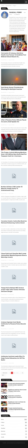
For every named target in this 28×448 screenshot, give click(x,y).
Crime (2, 425)
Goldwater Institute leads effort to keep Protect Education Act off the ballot (13, 358)
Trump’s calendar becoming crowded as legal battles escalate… (16, 408)
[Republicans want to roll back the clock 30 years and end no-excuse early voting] (4, 403)
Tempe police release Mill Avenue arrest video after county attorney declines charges (13, 289)
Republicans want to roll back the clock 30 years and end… (16, 402)
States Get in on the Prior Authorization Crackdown (15, 396)
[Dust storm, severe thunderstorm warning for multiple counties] (14, 77)
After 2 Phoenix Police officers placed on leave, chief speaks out (13, 121)
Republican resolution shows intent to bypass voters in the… (17, 390)
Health (2, 437)
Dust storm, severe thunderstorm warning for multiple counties (12, 88)
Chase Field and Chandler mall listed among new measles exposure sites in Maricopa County (14, 255)
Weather (3, 428)
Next (3, 375)
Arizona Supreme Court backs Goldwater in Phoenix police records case (13, 323)
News (2, 419)
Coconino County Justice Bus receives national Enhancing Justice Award (14, 222)
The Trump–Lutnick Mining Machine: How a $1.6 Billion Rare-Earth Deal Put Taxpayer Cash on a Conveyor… (14, 154)
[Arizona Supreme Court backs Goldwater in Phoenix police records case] (14, 311)
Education (3, 434)
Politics (2, 422)
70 (22, 373)
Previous (5, 373)
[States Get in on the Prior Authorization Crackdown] (4, 397)
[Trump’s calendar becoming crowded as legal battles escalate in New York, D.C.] (4, 409)
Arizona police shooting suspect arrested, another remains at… (16, 384)
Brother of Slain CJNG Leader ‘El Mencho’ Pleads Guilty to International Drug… (12, 188)
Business (3, 431)
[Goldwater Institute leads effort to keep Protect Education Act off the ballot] (14, 346)
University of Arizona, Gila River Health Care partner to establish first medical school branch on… (13, 55)
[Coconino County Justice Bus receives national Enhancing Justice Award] (14, 210)
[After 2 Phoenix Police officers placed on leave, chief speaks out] (14, 109)
